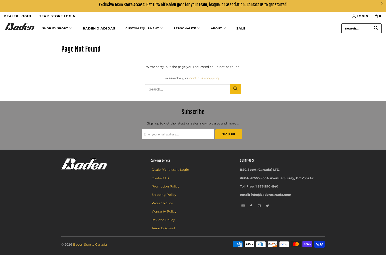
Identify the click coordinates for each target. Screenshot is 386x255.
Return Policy (162, 203)
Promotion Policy (165, 186)
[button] (57, 28)
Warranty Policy (164, 211)
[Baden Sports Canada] (19, 27)
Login (362, 16)
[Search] (376, 28)
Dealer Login (17, 16)
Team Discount (163, 228)
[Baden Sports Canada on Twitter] (267, 206)
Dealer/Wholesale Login (170, 170)
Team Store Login (57, 16)
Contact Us (160, 178)
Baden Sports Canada (90, 244)
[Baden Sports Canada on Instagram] (259, 206)
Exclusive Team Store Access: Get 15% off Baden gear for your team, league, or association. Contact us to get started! (193, 4)
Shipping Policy (164, 195)
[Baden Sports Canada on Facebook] (251, 206)
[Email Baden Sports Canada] (243, 206)
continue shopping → (206, 78)
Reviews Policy (163, 220)
